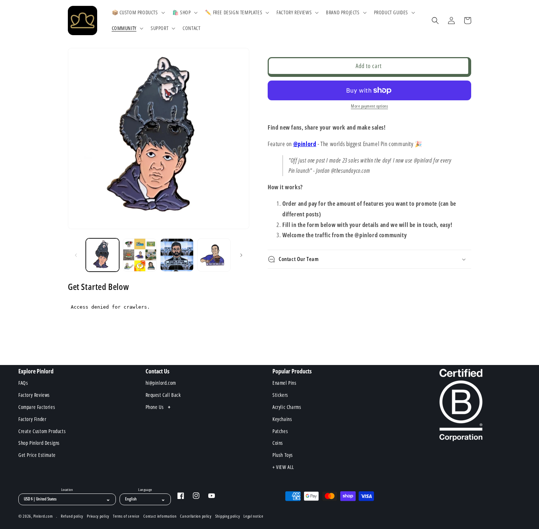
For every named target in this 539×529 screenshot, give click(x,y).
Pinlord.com (43, 516)
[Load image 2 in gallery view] (139, 255)
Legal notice (253, 516)
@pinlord (304, 144)
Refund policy (72, 516)
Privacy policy (98, 516)
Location (67, 490)
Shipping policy (227, 516)
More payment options (369, 106)
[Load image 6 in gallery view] (214, 255)
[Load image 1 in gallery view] (102, 255)
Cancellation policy (195, 516)
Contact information (159, 516)
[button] (137, 12)
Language (145, 490)
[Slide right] (241, 255)
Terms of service (126, 516)
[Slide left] (76, 255)
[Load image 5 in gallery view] (177, 255)
